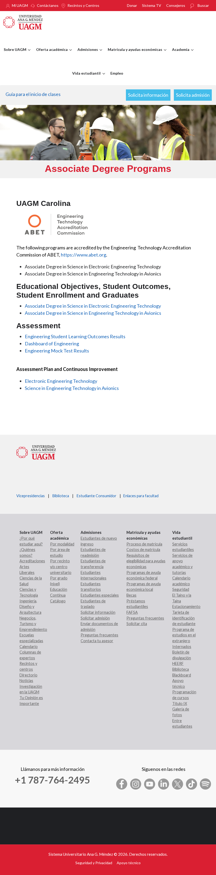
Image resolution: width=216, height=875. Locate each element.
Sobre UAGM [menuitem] (13, 54)
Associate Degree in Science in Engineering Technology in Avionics (93, 313)
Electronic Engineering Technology (61, 381)
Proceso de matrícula (144, 544)
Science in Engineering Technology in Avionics (72, 388)
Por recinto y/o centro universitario (60, 566)
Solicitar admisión (95, 618)
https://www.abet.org (83, 255)
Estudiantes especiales (100, 595)
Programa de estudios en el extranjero (184, 635)
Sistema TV (151, 5)
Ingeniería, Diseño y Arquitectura (30, 607)
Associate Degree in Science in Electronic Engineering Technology (93, 306)
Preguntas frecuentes (99, 635)
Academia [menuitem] (179, 54)
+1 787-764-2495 (52, 780)
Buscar (203, 5)
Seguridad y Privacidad (93, 863)
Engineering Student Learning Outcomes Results (75, 336)
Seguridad (180, 589)
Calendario (28, 646)
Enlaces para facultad (140, 496)
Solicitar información (98, 612)
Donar (132, 5)
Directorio (28, 675)
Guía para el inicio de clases (33, 94)
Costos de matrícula (143, 549)
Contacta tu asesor (97, 641)
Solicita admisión (193, 95)
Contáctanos (47, 5)
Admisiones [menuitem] (86, 54)
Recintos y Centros (83, 5)
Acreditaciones (32, 561)
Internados (181, 646)
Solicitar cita (136, 623)
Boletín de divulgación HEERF (181, 658)
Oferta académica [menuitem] (50, 54)
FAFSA (132, 612)
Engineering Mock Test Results (57, 351)
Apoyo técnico (129, 863)
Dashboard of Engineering (52, 343)
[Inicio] (23, 22)
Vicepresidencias (30, 496)
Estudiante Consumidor (96, 496)
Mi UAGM (20, 5)
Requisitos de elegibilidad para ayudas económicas (145, 561)
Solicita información (148, 95)
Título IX (179, 703)
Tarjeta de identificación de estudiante (183, 618)
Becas (131, 595)
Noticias (26, 680)
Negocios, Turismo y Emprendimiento (33, 624)
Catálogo (58, 601)
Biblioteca (60, 496)
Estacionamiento (186, 606)
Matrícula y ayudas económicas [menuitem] (133, 54)
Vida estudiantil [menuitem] (85, 78)
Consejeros (175, 5)
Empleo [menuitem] (116, 73)
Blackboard (181, 675)
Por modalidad (62, 544)
